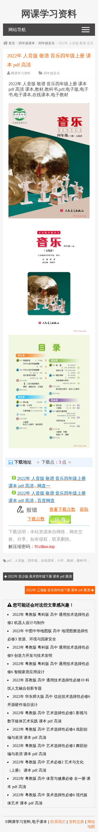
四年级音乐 (46, 43)
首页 (11, 43)
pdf (9, 561)
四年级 (33, 561)
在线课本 (47, 561)
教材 (70, 561)
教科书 (82, 561)
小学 (60, 561)
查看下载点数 (62, 509)
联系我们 (58, 821)
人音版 (19, 561)
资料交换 (76, 821)
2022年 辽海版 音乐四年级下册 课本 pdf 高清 (58, 590)
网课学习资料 (20, 73)
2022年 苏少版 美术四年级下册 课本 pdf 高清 (39, 576)
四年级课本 (27, 43)
